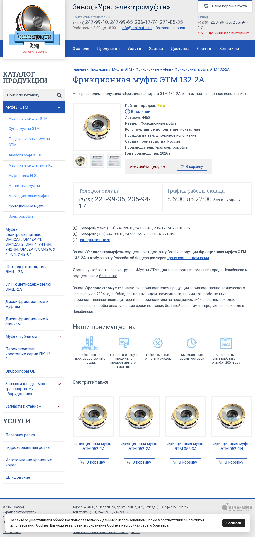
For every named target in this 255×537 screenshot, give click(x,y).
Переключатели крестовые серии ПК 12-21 (28, 354)
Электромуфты (21, 216)
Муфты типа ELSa (23, 175)
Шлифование (17, 477)
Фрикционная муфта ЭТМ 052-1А (93, 446)
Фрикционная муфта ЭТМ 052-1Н (232, 446)
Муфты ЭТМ (16, 107)
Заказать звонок (170, 28)
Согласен (233, 523)
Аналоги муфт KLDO (25, 155)
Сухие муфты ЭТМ (24, 128)
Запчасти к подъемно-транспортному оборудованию (26, 388)
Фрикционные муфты (27, 206)
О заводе (81, 48)
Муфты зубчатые (21, 336)
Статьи (204, 48)
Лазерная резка (20, 435)
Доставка (180, 48)
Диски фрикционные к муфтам (26, 304)
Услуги (134, 48)
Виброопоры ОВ (20, 371)
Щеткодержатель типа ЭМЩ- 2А (26, 269)
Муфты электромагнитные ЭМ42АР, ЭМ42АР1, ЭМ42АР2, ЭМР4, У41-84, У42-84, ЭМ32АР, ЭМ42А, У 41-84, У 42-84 (30, 242)
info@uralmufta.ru (137, 28)
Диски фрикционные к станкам (26, 321)
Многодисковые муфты (29, 196)
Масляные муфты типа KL (31, 165)
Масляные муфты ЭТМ (28, 118)
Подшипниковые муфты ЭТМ (29, 142)
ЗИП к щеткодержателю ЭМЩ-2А (28, 287)
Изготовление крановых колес (28, 462)
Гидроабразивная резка (27, 447)
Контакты (229, 48)
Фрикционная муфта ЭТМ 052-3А (185, 446)
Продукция (108, 48)
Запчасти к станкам (23, 406)
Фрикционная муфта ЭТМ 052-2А (139, 446)
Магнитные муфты (24, 185)
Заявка (156, 48)
